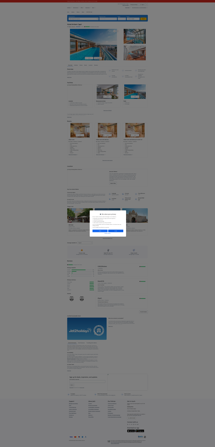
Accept (115, 230)
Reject (100, 230)
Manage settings (107, 233)
